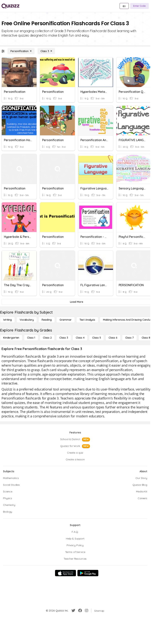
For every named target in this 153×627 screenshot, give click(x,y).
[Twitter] (73, 611)
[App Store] (65, 573)
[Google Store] (87, 573)
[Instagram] (86, 611)
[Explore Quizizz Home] (10, 6)
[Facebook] (80, 611)
